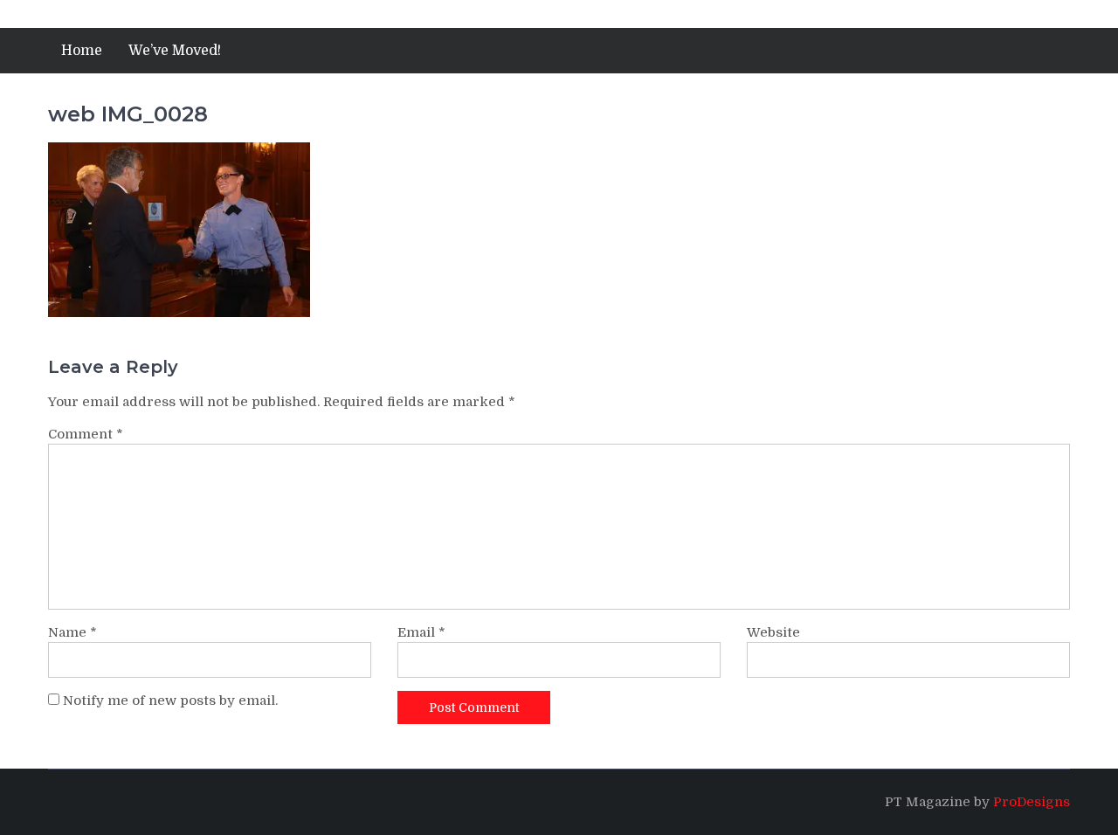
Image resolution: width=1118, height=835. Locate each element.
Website (773, 632)
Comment (85, 434)
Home (81, 51)
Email (421, 632)
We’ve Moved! (174, 51)
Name (72, 632)
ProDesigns (1031, 802)
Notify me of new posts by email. (170, 700)
